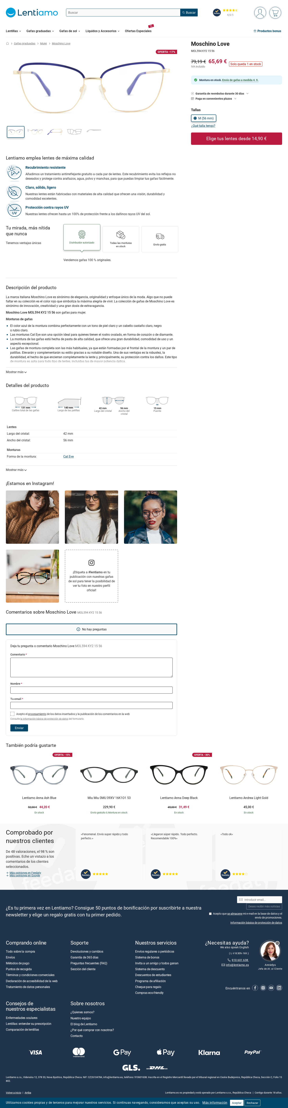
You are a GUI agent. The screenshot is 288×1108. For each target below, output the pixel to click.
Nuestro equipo (81, 1018)
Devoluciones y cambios (87, 951)
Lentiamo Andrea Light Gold (248, 798)
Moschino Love (61, 43)
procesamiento (37, 714)
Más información (214, 1102)
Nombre (16, 683)
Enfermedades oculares (21, 1018)
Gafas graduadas (24, 43)
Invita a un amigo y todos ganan (156, 963)
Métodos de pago (17, 963)
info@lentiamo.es (237, 965)
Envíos (10, 957)
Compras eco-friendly (149, 993)
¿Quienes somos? (82, 1012)
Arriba (28, 1092)
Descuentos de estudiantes (153, 975)
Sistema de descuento (150, 969)
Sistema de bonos (147, 957)
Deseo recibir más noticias (264, 906)
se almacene (234, 913)
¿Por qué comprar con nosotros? (92, 1030)
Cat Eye (68, 456)
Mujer (43, 43)
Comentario (18, 654)
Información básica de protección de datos (256, 922)
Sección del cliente (83, 969)
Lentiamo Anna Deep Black (179, 798)
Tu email (16, 699)
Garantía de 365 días (84, 957)
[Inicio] (7, 43)
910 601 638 (240, 960)
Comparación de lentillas (22, 1029)
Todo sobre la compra (20, 951)
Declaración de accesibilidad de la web (32, 981)
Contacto (77, 1036)
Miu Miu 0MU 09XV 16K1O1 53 (109, 798)
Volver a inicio (13, 1092)
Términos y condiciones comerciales (30, 975)
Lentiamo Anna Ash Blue (39, 798)
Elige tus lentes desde (236, 138)
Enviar (19, 728)
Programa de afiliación (150, 981)
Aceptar (237, 1103)
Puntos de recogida (19, 969)
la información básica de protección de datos (44, 718)
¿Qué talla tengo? (203, 126)
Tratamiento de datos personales (28, 987)
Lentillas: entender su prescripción (28, 1023)
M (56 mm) (206, 118)
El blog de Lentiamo (84, 1024)
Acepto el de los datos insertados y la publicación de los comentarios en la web (70, 716)
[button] (15, 132)
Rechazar (252, 1103)
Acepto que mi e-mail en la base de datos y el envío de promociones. (247, 915)
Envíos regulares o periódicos (155, 951)
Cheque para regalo (148, 987)
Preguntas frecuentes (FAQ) (89, 963)
